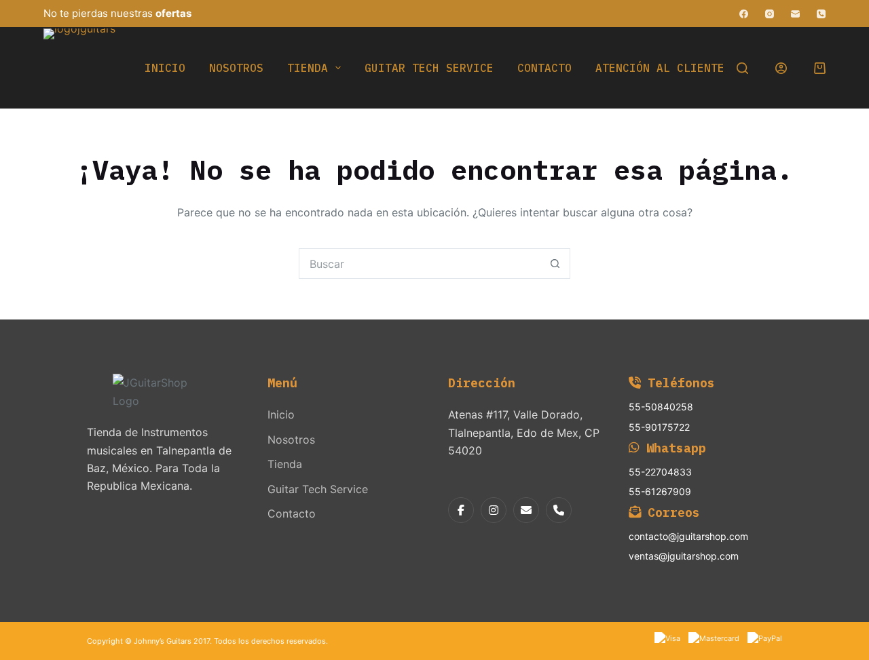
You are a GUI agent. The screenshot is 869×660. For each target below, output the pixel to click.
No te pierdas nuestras (117, 13)
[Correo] (526, 510)
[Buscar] (742, 68)
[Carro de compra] (820, 68)
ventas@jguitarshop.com (684, 556)
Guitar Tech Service (429, 68)
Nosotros (236, 68)
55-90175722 (659, 427)
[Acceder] (781, 68)
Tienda (307, 68)
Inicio (165, 68)
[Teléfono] (821, 13)
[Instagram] (769, 13)
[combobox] (419, 263)
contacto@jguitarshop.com (688, 536)
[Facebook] (743, 13)
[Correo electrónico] (795, 13)
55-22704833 (660, 472)
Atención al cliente (659, 68)
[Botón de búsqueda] (555, 263)
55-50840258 (661, 406)
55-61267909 (660, 491)
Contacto (544, 68)
